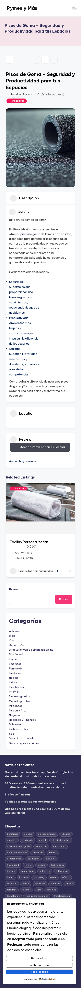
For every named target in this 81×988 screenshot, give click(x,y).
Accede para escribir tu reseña (42, 447)
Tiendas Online (20, 94)
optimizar (40, 883)
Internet (14, 691)
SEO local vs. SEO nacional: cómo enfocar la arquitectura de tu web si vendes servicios (36, 785)
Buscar (14, 589)
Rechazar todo (39, 965)
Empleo (13, 659)
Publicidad (16, 724)
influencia (45, 871)
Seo (11, 733)
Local (10, 877)
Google (41, 865)
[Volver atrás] (9, 60)
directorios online (61, 840)
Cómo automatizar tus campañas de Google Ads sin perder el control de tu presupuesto (39, 774)
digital (42, 840)
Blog (12, 635)
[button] (11, 508)
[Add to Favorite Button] (68, 489)
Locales (23, 877)
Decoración (16, 645)
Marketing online (19, 696)
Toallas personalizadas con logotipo (31, 801)
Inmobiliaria (16, 687)
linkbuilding (62, 871)
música (65, 877)
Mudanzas (15, 706)
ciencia (28, 834)
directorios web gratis (18, 846)
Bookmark (36, 60)
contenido (27, 840)
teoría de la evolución (37, 896)
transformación (62, 896)
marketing (39, 877)
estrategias (33, 858)
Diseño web (16, 654)
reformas (11, 889)
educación (41, 846)
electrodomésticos (17, 852)
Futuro (28, 865)
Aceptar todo (39, 971)
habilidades (57, 865)
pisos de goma (30, 234)
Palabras (55, 883)
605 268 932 (23, 553)
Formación (16, 668)
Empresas (15, 664)
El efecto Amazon (17, 794)
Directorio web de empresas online (31, 649)
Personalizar (39, 958)
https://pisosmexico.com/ (27, 220)
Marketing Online (19, 701)
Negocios (15, 715)
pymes (69, 883)
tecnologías (13, 896)
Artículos (14, 631)
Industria (14, 682)
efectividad (59, 846)
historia (11, 871)
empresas (38, 852)
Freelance (15, 673)
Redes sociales (18, 729)
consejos (11, 840)
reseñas (26, 889)
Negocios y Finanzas (22, 719)
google (13, 677)
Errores (52, 852)
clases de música (47, 834)
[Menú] (74, 8)
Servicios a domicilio (22, 738)
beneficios (12, 834)
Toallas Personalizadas (29, 542)
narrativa (12, 883)
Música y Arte (17, 710)
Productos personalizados (35, 571)
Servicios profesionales (24, 743)
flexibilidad (13, 865)
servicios (51, 889)
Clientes (66, 834)
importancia (27, 871)
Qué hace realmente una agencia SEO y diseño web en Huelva (37, 811)
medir (53, 877)
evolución (50, 858)
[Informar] (54, 60)
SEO (39, 889)
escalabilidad (14, 858)
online (26, 883)
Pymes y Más (22, 8)
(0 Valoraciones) (52, 94)
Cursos (13, 640)
